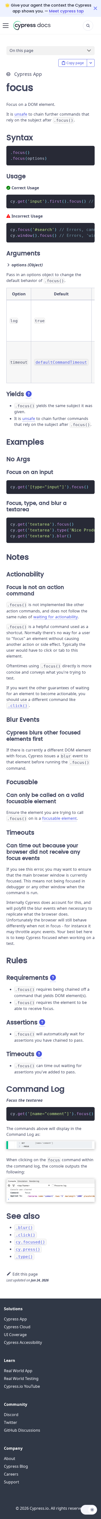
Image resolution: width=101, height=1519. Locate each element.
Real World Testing (21, 1378)
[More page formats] (91, 63)
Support (11, 1482)
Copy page (75, 62)
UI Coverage (15, 1334)
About (9, 1458)
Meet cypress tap (66, 11)
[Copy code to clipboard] (89, 152)
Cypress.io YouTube (22, 1386)
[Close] (97, 8)
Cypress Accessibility (23, 1342)
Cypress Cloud (17, 1326)
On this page (21, 50)
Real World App (18, 1370)
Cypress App (15, 1319)
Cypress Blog (16, 1466)
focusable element (59, 818)
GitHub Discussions (22, 1430)
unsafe (20, 114)
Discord (11, 1414)
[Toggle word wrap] (80, 201)
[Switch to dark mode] (89, 1510)
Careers (11, 1474)
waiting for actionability (55, 617)
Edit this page (25, 1274)
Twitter (10, 1422)
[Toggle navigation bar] (5, 25)
